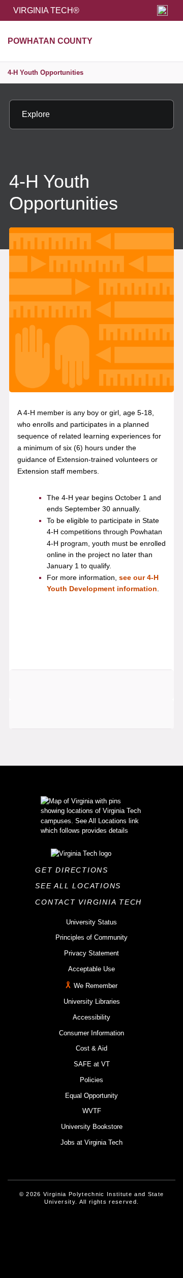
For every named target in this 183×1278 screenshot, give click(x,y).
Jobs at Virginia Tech (91, 1142)
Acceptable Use (91, 969)
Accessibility (91, 1017)
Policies (91, 1080)
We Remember (95, 986)
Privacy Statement (91, 953)
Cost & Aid (91, 1048)
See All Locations (81, 886)
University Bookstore (92, 1126)
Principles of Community (91, 937)
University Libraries (92, 1001)
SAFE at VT (92, 1064)
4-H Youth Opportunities (45, 72)
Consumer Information (91, 1033)
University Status (91, 922)
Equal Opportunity (91, 1095)
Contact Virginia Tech (91, 902)
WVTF (91, 1111)
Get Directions (74, 870)
